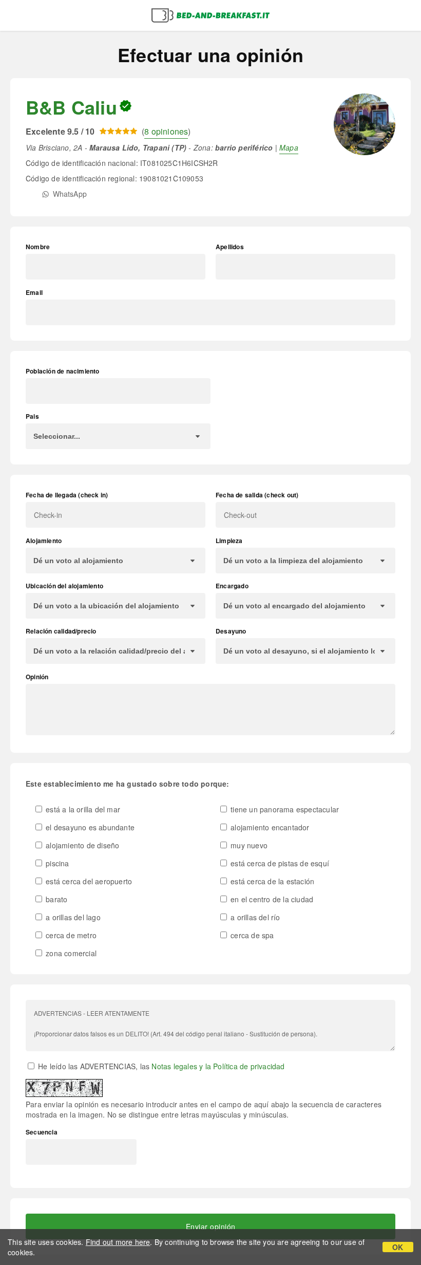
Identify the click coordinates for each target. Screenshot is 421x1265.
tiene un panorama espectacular (283, 809)
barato (55, 899)
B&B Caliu (71, 107)
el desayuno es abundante (89, 827)
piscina (56, 863)
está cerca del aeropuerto (88, 881)
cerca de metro (70, 935)
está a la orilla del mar (82, 809)
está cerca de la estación (271, 881)
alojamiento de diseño (81, 845)
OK (397, 1247)
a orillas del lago (72, 917)
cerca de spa (251, 935)
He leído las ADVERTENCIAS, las (160, 1066)
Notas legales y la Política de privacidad (217, 1066)
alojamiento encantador (269, 827)
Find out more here (118, 1242)
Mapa (288, 147)
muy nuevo (247, 845)
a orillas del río (254, 917)
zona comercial (70, 953)
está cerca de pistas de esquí (278, 863)
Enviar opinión (211, 1226)
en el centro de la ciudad (270, 899)
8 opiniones (166, 131)
